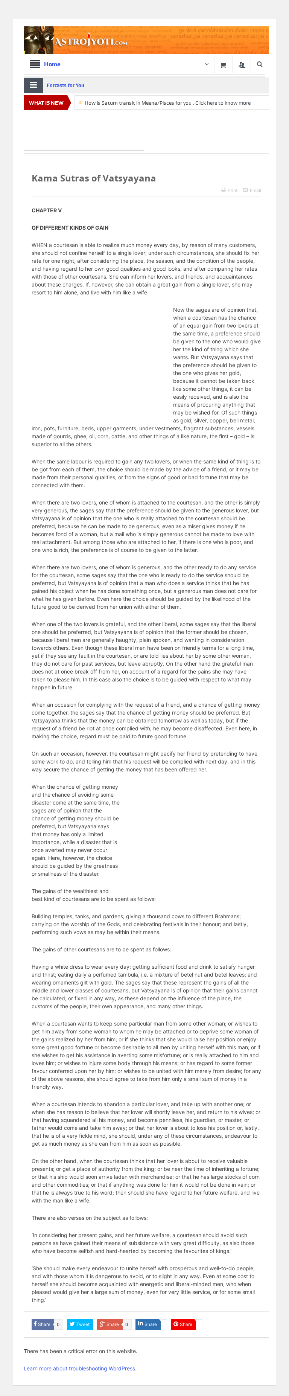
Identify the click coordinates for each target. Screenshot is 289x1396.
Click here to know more (223, 103)
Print (232, 190)
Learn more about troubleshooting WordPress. (80, 1368)
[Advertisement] (84, 132)
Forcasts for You (65, 85)
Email (255, 190)
